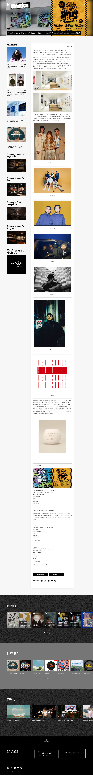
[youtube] (52, 581)
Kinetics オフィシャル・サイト (41, 564)
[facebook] (48, 581)
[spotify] (42, 581)
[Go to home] (16, 4)
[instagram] (55, 581)
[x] (45, 581)
